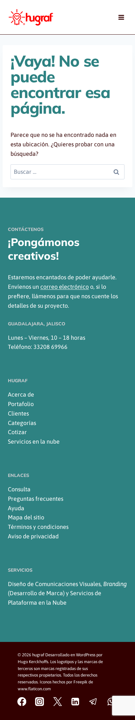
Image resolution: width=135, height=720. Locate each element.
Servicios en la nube (34, 441)
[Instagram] (40, 702)
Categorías (22, 422)
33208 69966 (50, 346)
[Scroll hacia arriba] (124, 698)
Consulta (19, 489)
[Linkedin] (76, 702)
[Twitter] (57, 702)
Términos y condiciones (38, 526)
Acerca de (21, 394)
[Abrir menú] (121, 17)
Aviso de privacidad (33, 536)
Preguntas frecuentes (35, 498)
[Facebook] (22, 702)
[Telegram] (93, 702)
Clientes (18, 413)
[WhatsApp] (111, 702)
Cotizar (17, 432)
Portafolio (21, 404)
